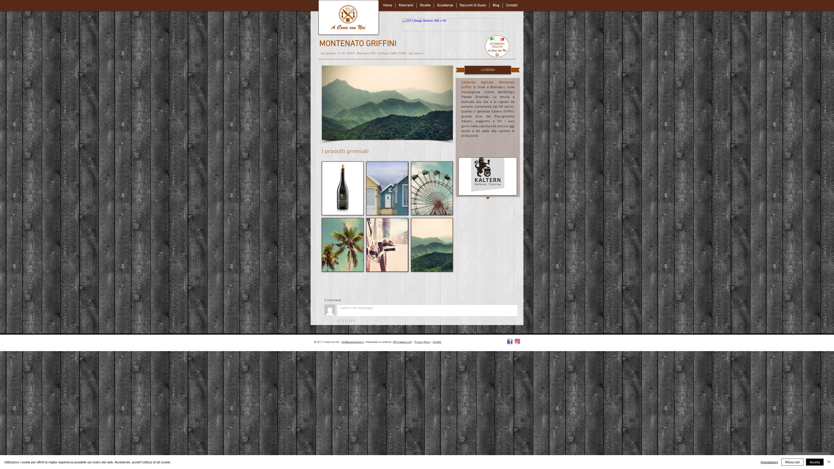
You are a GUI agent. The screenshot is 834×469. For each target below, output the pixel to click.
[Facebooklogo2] (510, 341)
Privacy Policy (422, 342)
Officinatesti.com (402, 342)
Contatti (437, 342)
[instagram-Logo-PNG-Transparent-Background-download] (517, 341)
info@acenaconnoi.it (352, 342)
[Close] (828, 462)
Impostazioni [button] (769, 462)
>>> (422, 53)
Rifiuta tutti (792, 462)
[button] (383, 103)
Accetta (815, 462)
